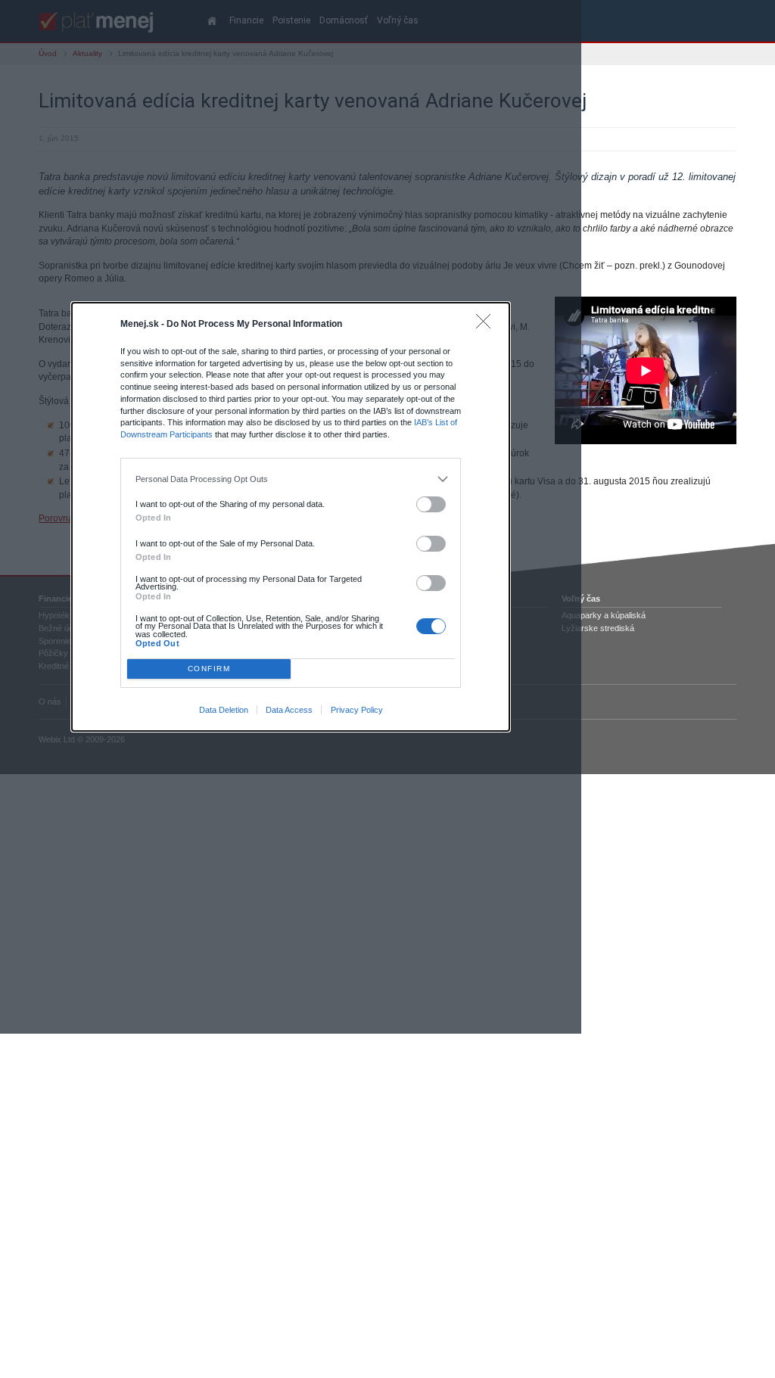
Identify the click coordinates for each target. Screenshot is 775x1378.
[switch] (431, 504)
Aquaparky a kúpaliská (604, 615)
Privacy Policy (357, 709)
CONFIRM (209, 668)
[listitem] (291, 479)
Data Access (289, 709)
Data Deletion (223, 709)
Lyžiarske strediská (598, 628)
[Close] (487, 325)
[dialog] (290, 517)
